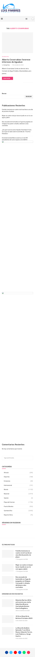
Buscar (4, 93)
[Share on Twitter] (17, 82)
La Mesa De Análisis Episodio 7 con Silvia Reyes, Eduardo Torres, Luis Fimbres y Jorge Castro (24, 632)
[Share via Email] (21, 82)
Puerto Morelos (18, 506)
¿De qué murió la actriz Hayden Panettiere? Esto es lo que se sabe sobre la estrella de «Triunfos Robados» (16, 131)
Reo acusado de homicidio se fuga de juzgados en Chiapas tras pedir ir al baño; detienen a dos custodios (17, 123)
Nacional (18, 494)
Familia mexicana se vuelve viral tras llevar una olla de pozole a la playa (24, 554)
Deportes (18, 477)
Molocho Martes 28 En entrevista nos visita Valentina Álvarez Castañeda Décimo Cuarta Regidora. (23, 604)
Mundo (18, 489)
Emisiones (18, 481)
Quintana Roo (18, 510)
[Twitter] (15, 19)
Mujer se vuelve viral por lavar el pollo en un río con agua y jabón (24, 567)
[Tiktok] (23, 19)
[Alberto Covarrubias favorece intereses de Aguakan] (17, 42)
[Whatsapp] (21, 19)
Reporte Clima (18, 515)
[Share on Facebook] (15, 82)
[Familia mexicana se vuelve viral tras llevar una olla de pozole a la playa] (8, 554)
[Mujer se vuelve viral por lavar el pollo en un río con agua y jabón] (8, 568)
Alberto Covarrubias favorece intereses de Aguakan (16, 60)
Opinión (18, 498)
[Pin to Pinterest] (19, 82)
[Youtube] (17, 19)
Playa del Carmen (18, 502)
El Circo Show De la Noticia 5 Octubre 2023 (24, 617)
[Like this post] (13, 82)
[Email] (19, 19)
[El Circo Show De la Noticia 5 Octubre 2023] (8, 619)
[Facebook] (13, 19)
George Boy (6, 65)
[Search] (29, 19)
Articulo (18, 472)
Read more (6, 78)
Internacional (18, 485)
